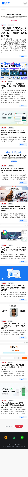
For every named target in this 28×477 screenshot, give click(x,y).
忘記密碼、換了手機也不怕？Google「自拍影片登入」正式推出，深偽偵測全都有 (13, 326)
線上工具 (4, 25)
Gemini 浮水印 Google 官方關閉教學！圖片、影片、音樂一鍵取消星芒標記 (13, 86)
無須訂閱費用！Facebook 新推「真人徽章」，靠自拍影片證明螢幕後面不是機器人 (13, 288)
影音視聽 (10, 362)
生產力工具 (10, 25)
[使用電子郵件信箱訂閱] (14, 437)
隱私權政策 (18, 444)
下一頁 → (19, 426)
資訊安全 (10, 321)
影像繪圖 (10, 81)
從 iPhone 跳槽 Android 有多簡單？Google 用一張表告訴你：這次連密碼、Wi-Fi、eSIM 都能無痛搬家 (13, 405)
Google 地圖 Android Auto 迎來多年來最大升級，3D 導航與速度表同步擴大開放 (13, 250)
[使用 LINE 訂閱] (22, 437)
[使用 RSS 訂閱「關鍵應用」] (5, 437)
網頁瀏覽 (10, 203)
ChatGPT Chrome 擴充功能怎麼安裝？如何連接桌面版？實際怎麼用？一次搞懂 (13, 132)
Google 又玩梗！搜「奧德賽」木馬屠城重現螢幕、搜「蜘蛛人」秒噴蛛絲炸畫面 (13, 208)
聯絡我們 (10, 444)
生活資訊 (10, 245)
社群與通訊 (10, 283)
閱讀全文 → (23, 56)
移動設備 (4, 400)
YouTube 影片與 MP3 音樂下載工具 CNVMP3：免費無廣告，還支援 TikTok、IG (13, 367)
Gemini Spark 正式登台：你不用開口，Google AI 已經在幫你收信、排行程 (13, 170)
